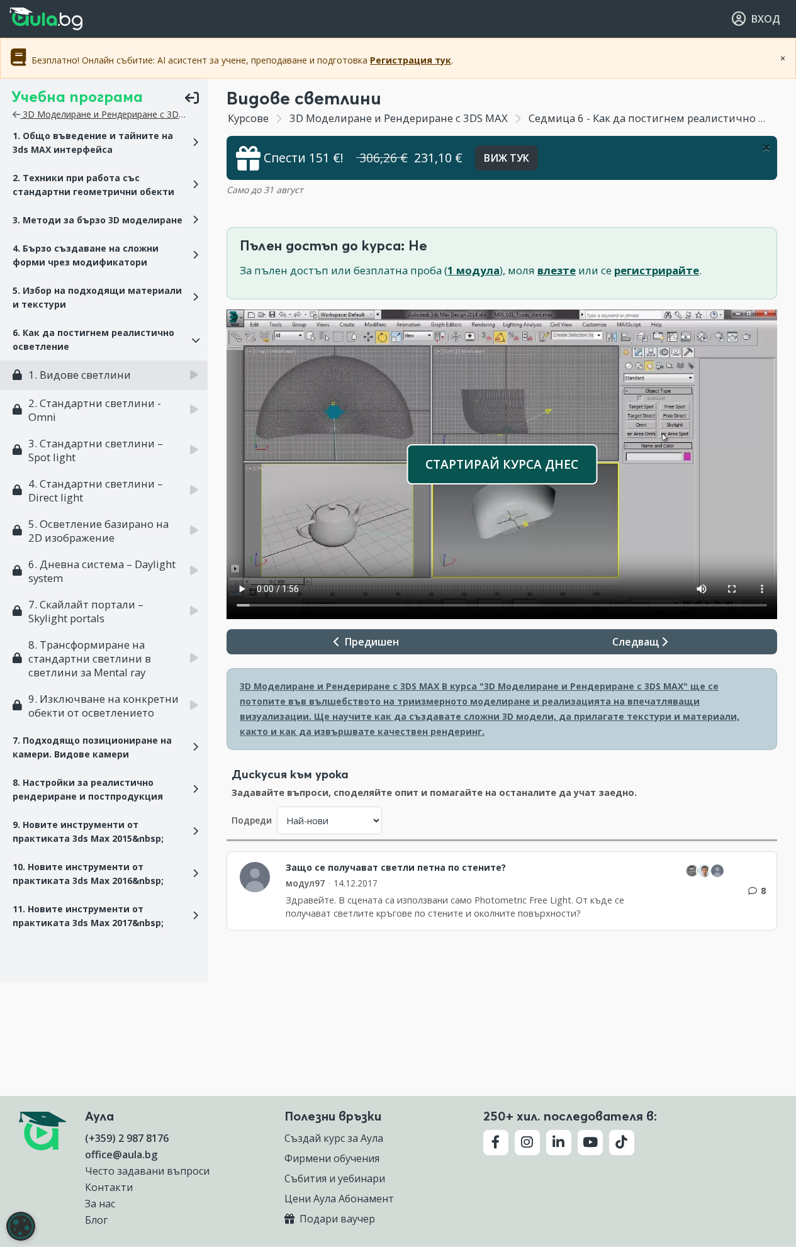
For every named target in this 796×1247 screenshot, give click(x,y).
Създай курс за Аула (333, 1138)
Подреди (252, 820)
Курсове (248, 118)
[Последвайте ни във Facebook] (495, 1142)
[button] (104, 142)
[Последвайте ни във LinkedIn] (558, 1142)
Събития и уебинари (334, 1178)
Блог (96, 1220)
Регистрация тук (410, 60)
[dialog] (20, 1226)
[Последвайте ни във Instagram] (527, 1142)
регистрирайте (656, 270)
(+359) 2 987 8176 (127, 1138)
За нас (100, 1204)
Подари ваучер (336, 1219)
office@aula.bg (121, 1154)
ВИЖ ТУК (506, 158)
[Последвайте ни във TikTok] (621, 1142)
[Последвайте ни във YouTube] (590, 1142)
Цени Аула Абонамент (339, 1198)
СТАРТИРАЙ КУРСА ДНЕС (501, 464)
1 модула (473, 270)
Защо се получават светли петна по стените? (396, 867)
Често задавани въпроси (147, 1171)
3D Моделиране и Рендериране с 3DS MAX (112, 114)
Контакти (109, 1187)
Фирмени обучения (331, 1158)
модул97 (305, 883)
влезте (556, 270)
